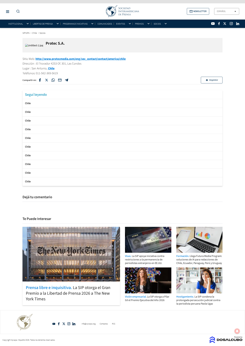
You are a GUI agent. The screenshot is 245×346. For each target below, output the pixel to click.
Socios (157, 23)
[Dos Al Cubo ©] (226, 342)
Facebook (58, 323)
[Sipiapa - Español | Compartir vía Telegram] (66, 80)
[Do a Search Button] (17, 11)
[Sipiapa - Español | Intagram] (231, 23)
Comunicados (105, 23)
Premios (139, 23)
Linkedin (73, 323)
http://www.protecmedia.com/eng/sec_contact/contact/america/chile (81, 59)
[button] (198, 11)
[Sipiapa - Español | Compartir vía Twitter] (46, 80)
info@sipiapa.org (89, 323)
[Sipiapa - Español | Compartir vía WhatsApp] (53, 80)
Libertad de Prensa (43, 23)
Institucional (15, 23)
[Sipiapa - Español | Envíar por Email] (59, 80)
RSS (113, 323)
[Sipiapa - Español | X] (224, 23)
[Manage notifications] (237, 331)
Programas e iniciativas (75, 23)
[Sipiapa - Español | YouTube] (213, 23)
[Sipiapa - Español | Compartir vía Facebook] (39, 80)
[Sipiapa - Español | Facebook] (219, 23)
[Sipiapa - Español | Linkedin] (237, 23)
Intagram (68, 323)
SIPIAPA (26, 32)
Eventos (120, 23)
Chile (51, 68)
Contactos (104, 323)
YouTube (53, 323)
